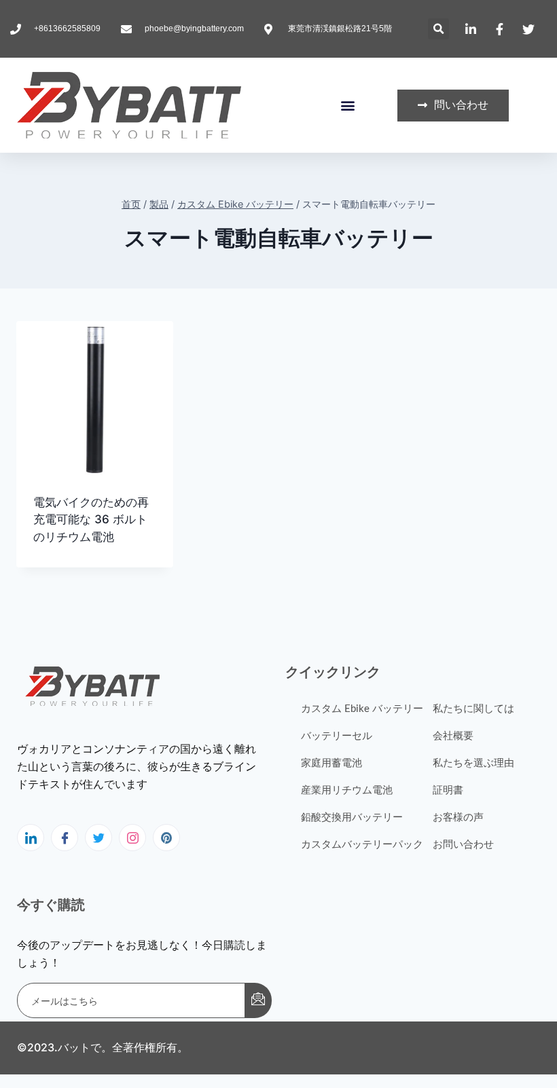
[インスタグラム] (132, 837)
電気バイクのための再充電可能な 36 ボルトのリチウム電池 (91, 519)
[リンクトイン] (30, 837)
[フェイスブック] (64, 837)
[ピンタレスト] (166, 837)
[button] (438, 28)
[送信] (258, 1000)
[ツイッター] (98, 837)
